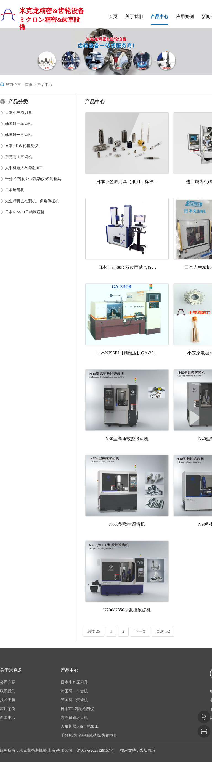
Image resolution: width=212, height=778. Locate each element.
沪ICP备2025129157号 (95, 750)
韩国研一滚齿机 (18, 135)
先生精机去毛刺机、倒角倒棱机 (32, 201)
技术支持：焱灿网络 (137, 750)
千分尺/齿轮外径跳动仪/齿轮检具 (33, 179)
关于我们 (134, 16)
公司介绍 (7, 682)
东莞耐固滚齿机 (18, 157)
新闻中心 (7, 718)
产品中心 (159, 16)
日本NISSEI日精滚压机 (24, 212)
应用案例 (185, 16)
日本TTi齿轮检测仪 (21, 146)
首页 (113, 16)
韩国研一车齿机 (18, 124)
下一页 (140, 631)
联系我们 (7, 691)
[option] (106, 51)
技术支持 (7, 700)
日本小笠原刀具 (18, 113)
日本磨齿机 (14, 190)
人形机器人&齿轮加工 (24, 168)
